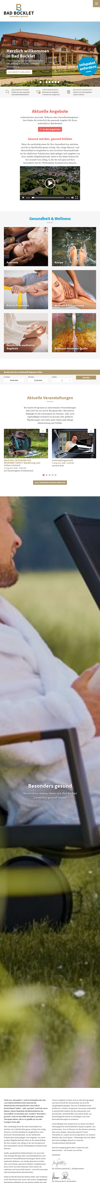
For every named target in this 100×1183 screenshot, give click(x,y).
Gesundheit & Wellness (19, 72)
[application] (50, 183)
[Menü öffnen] (96, 3)
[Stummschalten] (72, 197)
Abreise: (31, 377)
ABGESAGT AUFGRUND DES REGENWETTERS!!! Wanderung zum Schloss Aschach (22, 463)
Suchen (86, 377)
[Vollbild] (76, 197)
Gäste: (54, 377)
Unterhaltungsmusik (62, 460)
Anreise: (7, 377)
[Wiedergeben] (23, 197)
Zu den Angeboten (51, 129)
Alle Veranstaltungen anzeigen (50, 482)
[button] (41, 82)
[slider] (48, 197)
